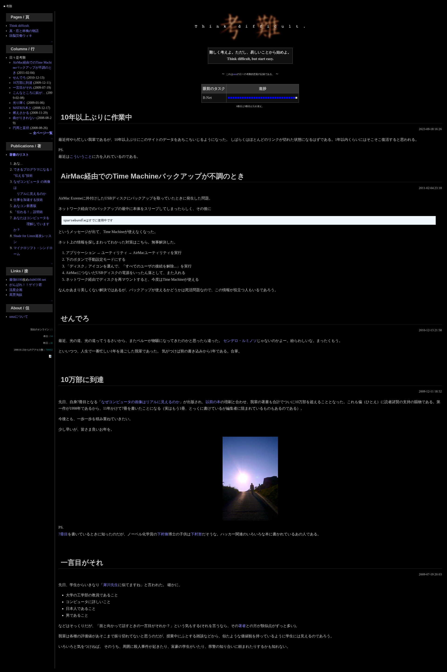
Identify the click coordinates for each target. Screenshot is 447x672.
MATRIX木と (22, 108)
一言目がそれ (22, 87)
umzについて (18, 316)
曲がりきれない (24, 118)
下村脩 (162, 534)
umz (235, 74)
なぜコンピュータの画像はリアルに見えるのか (140, 402)
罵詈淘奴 (15, 295)
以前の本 (213, 402)
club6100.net (37, 279)
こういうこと (81, 157)
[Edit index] (50, 356)
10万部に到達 (22, 82)
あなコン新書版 (25, 206)
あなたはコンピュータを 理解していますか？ (31, 224)
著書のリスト (19, 154)
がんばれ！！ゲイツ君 (25, 285)
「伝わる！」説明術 (28, 212)
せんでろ (19, 77)
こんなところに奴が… (29, 93)
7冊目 (63, 534)
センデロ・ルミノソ (240, 341)
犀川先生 (110, 585)
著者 (242, 626)
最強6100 (15, 279)
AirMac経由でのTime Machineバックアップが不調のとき (32, 67)
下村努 (196, 534)
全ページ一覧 (43, 133)
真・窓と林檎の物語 (24, 31)
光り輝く (19, 103)
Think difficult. (19, 25)
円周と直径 (21, 128)
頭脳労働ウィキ (20, 35)
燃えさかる (21, 113)
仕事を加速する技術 (28, 200)
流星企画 (15, 290)
